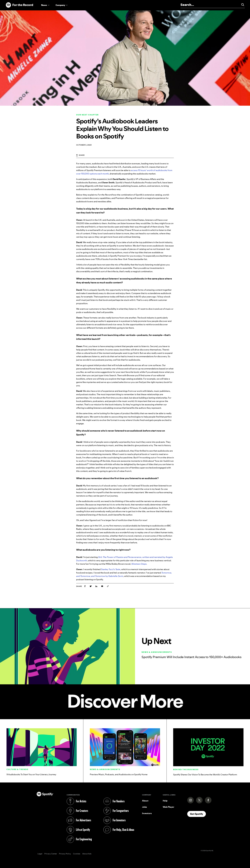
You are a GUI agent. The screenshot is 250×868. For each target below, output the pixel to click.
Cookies (76, 854)
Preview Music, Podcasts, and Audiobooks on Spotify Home (119, 774)
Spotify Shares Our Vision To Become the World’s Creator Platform (205, 774)
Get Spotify (198, 813)
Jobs (144, 806)
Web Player (168, 806)
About (145, 800)
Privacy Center (50, 854)
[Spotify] (19, 5)
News (44, 5)
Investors (147, 813)
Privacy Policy (65, 854)
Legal (40, 854)
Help (165, 800)
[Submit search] (241, 4)
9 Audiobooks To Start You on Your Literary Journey (31, 774)
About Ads (86, 854)
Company (60, 5)
